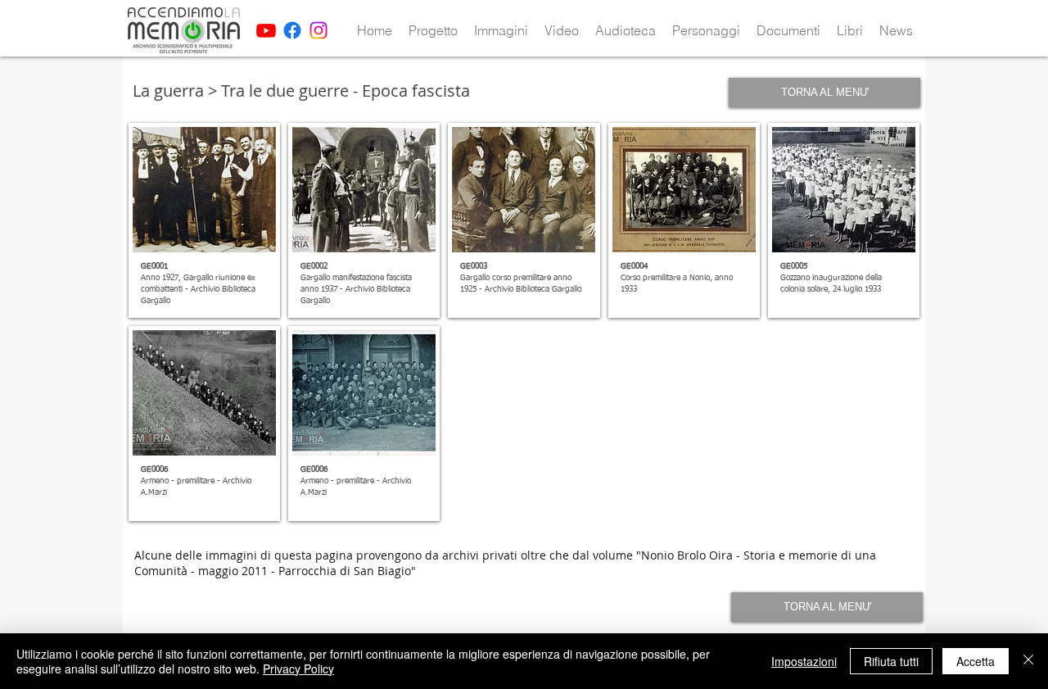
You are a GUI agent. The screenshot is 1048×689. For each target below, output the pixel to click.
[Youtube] (266, 30)
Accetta (975, 661)
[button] (433, 30)
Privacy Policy (298, 668)
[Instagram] (318, 30)
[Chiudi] (1028, 661)
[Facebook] (292, 30)
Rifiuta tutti (891, 661)
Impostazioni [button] (804, 661)
